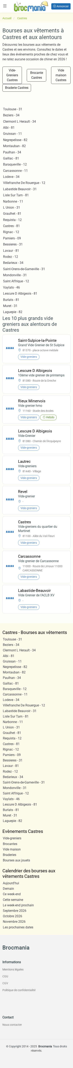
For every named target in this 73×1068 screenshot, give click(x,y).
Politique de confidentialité (18, 990)
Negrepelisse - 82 (15, 140)
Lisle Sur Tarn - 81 (16, 195)
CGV (5, 983)
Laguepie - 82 (12, 312)
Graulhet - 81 (12, 214)
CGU (5, 976)
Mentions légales (13, 969)
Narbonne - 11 (13, 201)
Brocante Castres (36, 75)
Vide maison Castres (61, 75)
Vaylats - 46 (11, 287)
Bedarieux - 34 (13, 263)
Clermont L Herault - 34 (19, 121)
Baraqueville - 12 (15, 164)
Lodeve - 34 (11, 177)
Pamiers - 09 (12, 238)
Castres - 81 (11, 226)
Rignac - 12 (11, 232)
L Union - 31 (11, 207)
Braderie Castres (16, 88)
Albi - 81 (9, 128)
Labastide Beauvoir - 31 (20, 189)
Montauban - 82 (14, 146)
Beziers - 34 (11, 115)
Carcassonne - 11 (15, 171)
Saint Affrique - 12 (16, 281)
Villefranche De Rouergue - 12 (24, 183)
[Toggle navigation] (4, 5)
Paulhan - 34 (12, 152)
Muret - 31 (10, 306)
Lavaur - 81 (11, 251)
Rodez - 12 (10, 257)
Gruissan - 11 (12, 134)
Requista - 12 (12, 220)
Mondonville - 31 (15, 275)
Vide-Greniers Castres (12, 75)
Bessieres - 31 (13, 244)
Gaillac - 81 (11, 158)
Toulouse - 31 (12, 109)
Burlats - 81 (11, 300)
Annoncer (62, 6)
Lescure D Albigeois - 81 (20, 293)
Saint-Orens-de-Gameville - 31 (24, 269)
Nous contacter (12, 1024)
